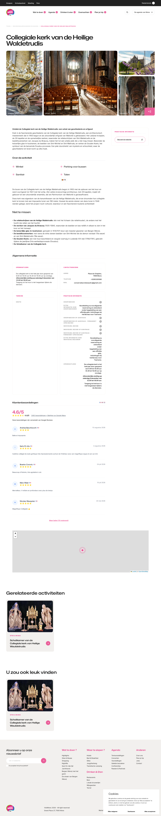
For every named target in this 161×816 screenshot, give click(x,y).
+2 (149, 111)
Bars (88, 780)
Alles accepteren (149, 811)
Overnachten (83, 12)
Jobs (138, 761)
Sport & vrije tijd (67, 766)
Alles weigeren (112, 811)
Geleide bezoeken (117, 763)
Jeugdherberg (92, 763)
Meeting (31, 3)
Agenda (51, 12)
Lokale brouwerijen (93, 783)
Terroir (89, 788)
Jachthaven (66, 769)
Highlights (65, 755)
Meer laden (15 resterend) (59, 520)
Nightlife (65, 763)
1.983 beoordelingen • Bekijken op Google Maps (48, 415)
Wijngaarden (91, 785)
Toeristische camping (94, 766)
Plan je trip (99, 12)
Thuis (8, 26)
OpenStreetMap (143, 571)
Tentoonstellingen (117, 755)
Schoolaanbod (20, 3)
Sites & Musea (67, 758)
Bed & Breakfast (92, 758)
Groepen (9, 3)
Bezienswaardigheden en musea (25, 26)
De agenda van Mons (142, 12)
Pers (38, 3)
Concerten (115, 758)
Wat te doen (38, 12)
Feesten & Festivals (118, 769)
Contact (139, 763)
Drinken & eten (66, 12)
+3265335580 (96, 279)
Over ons (139, 755)
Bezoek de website (124, 140)
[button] (82, 550)
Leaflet (134, 571)
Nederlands (146, 3)
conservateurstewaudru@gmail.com (88, 283)
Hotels (89, 755)
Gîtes (88, 761)
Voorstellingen (116, 761)
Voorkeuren (131, 811)
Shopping (65, 761)
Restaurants (91, 777)
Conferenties (116, 766)
